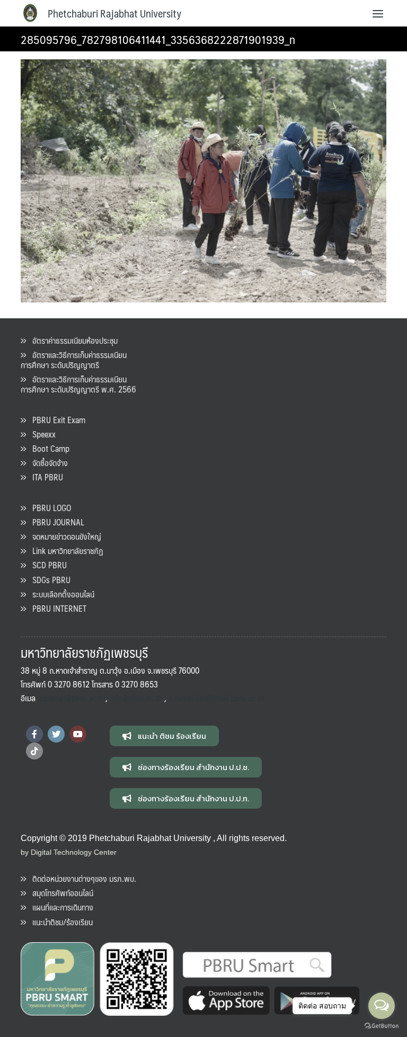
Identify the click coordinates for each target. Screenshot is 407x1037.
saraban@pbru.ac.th (72, 698)
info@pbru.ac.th (136, 698)
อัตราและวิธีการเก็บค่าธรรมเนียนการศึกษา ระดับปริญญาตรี (74, 359)
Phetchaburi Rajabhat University (114, 13)
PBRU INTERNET (56, 608)
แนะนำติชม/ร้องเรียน (59, 922)
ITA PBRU (44, 477)
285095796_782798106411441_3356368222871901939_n (158, 39)
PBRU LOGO (48, 507)
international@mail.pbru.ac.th (216, 698)
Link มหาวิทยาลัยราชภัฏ (64, 550)
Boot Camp (47, 448)
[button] (164, 736)
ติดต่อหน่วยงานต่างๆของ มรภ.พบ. (81, 878)
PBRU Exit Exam (55, 420)
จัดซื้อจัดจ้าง (47, 462)
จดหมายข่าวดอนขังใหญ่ (63, 536)
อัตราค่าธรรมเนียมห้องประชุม (72, 340)
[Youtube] (77, 734)
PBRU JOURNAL (55, 522)
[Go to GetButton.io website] (382, 1026)
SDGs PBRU (48, 580)
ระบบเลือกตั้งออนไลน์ (60, 594)
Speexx (41, 434)
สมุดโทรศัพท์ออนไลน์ (59, 893)
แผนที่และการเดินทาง (59, 907)
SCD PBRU (46, 565)
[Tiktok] (34, 751)
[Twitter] (56, 734)
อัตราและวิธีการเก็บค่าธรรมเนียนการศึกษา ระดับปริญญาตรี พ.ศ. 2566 (78, 384)
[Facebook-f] (34, 734)
